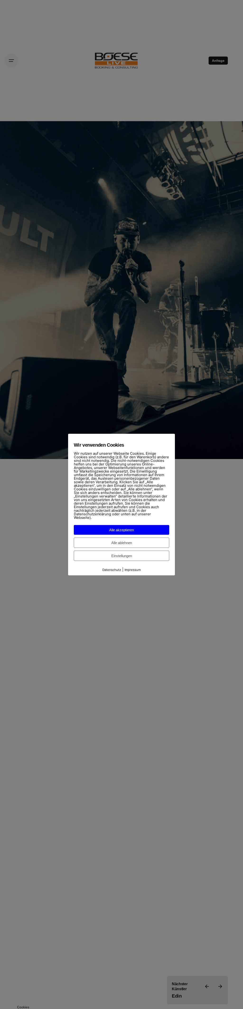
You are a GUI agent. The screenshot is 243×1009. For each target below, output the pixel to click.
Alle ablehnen (121, 542)
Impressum (133, 569)
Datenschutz (111, 569)
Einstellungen (121, 556)
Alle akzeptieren (121, 530)
